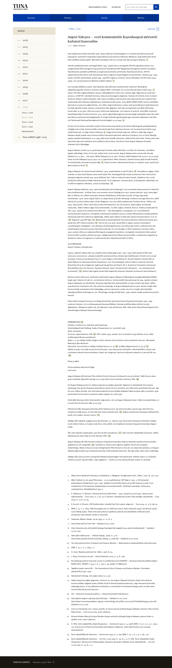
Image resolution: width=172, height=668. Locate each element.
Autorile (104, 17)
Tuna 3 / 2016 (27, 117)
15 (94, 334)
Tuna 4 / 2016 (27, 112)
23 (109, 436)
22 (120, 432)
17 (147, 346)
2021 (25, 73)
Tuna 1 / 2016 (27, 126)
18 (70, 355)
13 (80, 271)
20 (121, 412)
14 (82, 322)
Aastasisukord (27, 131)
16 (117, 346)
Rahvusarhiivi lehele (98, 7)
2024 (25, 53)
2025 (25, 47)
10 (70, 219)
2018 (25, 93)
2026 (25, 40)
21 (98, 415)
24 (93, 444)
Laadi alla (151, 28)
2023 (25, 60)
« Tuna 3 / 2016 (74, 28)
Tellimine (140, 17)
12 (96, 223)
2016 (25, 107)
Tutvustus (31, 17)
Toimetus (67, 17)
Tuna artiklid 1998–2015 (35, 137)
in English (116, 7)
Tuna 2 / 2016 (27, 122)
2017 (25, 100)
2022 (25, 67)
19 (137, 379)
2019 (25, 87)
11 (93, 219)
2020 (25, 80)
